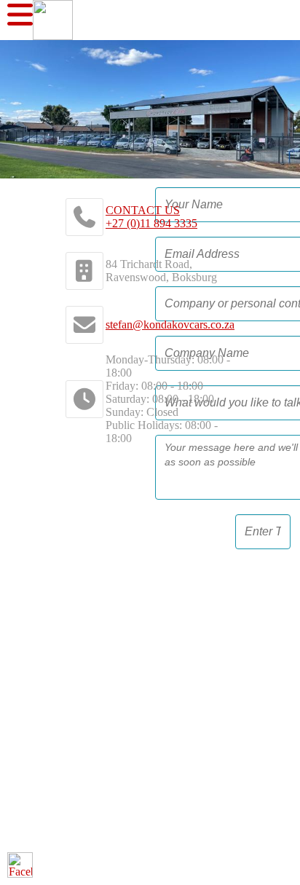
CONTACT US (143, 210)
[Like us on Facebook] (20, 865)
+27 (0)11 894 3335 (151, 223)
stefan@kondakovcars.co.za (170, 324)
